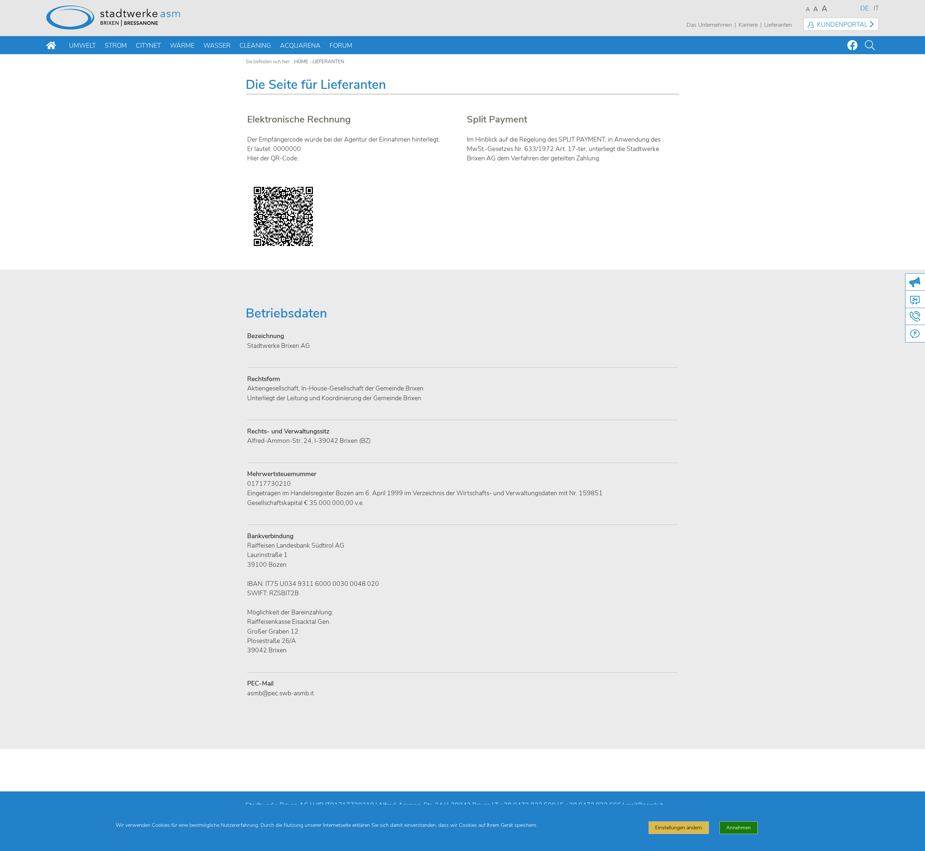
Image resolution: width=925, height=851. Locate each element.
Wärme (182, 45)
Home (301, 62)
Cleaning (255, 45)
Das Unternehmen (709, 25)
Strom (116, 45)
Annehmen (738, 827)
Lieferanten (778, 25)
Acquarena (300, 45)
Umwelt (82, 45)
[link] (260, 683)
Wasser (217, 45)
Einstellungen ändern (678, 827)
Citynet (148, 45)
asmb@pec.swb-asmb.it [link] (280, 693)
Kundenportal (842, 24)
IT (876, 8)
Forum (341, 45)
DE (864, 8)
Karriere (748, 25)
